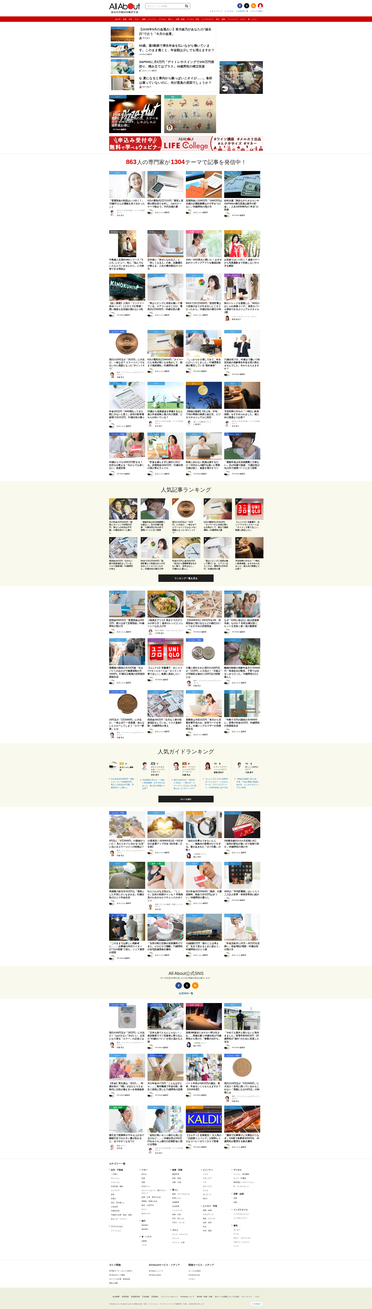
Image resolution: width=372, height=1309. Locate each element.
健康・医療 (177, 1170)
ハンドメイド (177, 1210)
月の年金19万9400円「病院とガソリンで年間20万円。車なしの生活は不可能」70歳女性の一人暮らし (122, 783)
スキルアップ (208, 1214)
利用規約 (154, 1297)
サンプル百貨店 (194, 1271)
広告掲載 (145, 1297)
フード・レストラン (180, 1234)
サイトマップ (217, 11)
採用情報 (125, 1297)
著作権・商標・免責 (204, 1297)
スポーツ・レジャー (241, 1242)
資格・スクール (209, 1218)
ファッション (233, 19)
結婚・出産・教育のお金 (151, 1197)
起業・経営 (207, 1223)
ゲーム (236, 1234)
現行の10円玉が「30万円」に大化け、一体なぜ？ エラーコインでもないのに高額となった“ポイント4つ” (185, 784)
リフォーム (115, 1182)
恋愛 (235, 1198)
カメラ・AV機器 (240, 1178)
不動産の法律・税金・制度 (121, 1215)
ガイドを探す (257, 11)
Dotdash (257, 1304)
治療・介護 (176, 1182)
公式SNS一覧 (243, 11)
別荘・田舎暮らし (118, 1203)
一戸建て (114, 1174)
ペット (236, 1246)
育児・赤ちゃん (178, 1218)
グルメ (243, 19)
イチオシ (191, 1279)
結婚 (235, 1202)
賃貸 (112, 1195)
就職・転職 (207, 1210)
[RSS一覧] (253, 5)
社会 (204, 1227)
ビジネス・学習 (193, 19)
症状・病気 (176, 1178)
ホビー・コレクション (242, 1238)
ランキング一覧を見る (186, 578)
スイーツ (175, 1238)
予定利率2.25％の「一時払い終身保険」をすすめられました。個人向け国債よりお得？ (153, 784)
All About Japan (155, 1275)
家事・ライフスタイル (181, 1194)
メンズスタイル (207, 19)
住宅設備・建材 (117, 1186)
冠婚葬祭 (175, 1202)
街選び (113, 1199)
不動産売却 (115, 1211)
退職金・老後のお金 (149, 1201)
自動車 (144, 1241)
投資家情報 (135, 1297)
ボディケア (207, 1186)
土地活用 (114, 1207)
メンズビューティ (240, 1218)
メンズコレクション (241, 1214)
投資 (143, 1178)
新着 (124, 19)
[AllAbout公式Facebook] (239, 5)
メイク (205, 1174)
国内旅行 (145, 1229)
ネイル (205, 1190)
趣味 (223, 19)
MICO (205, 1199)
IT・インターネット (241, 1186)
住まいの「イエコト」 (119, 1219)
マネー (137, 19)
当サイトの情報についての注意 (227, 1297)
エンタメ (237, 1230)
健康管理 (175, 1174)
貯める (144, 1174)
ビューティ (152, 19)
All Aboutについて (187, 1297)
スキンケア (207, 1178)
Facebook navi (194, 1275)
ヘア (204, 1182)
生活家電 (175, 1206)
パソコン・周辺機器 (241, 1174)
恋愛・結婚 (180, 19)
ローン (144, 1209)
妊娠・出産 (176, 1214)
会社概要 (115, 1297)
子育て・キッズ (178, 1223)
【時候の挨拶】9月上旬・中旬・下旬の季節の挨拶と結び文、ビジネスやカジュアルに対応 (247, 783)
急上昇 (118, 19)
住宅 (130, 19)
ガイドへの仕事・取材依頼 (119, 1279)
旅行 (217, 19)
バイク (144, 1245)
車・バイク (252, 19)
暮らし (171, 19)
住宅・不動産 (117, 1170)
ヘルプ (257, 1297)
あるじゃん (146, 1213)
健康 (144, 19)
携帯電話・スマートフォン (244, 1182)
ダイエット (207, 1195)
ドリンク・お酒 (178, 1242)
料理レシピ (176, 1198)
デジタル (162, 19)
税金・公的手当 (148, 1205)
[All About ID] (260, 6)
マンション (115, 1178)
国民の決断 (113, 1283)
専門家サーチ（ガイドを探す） (121, 1271)
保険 (143, 1182)
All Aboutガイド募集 (117, 1275)
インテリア (115, 1190)
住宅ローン (146, 1186)
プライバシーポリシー (169, 1297)
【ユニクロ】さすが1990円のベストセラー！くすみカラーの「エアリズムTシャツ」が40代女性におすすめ (216, 783)
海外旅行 (145, 1225)
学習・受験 (207, 1231)
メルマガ (229, 11)
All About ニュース (156, 1271)
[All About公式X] (246, 5)
